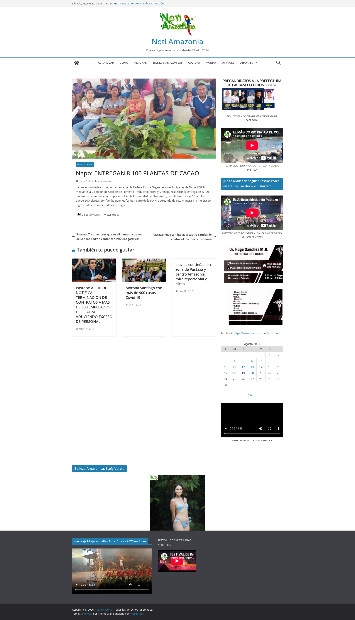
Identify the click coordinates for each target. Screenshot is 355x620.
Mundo (211, 62)
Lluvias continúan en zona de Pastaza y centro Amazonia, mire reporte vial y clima (193, 274)
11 (234, 367)
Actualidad (106, 62)
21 (261, 373)
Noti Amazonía (177, 41)
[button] (255, 63)
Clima (124, 62)
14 (261, 367)
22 (269, 373)
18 (234, 373)
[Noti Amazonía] (76, 62)
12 (243, 367)
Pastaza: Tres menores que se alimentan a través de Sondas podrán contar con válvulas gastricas (109, 236)
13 (252, 367)
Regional (140, 62)
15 (269, 367)
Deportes (246, 62)
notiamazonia (104, 181)
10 (225, 367)
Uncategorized (84, 164)
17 (225, 373)
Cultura (194, 62)
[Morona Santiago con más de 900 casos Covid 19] (144, 261)
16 (278, 367)
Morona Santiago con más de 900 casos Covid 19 (144, 292)
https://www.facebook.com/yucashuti (257, 333)
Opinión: (228, 62)
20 (252, 373)
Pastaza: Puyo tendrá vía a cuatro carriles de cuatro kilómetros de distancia (182, 237)
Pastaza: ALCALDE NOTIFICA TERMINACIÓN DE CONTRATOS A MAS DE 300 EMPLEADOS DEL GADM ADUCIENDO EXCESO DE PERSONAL (94, 304)
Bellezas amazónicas (167, 62)
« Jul (250, 394)
